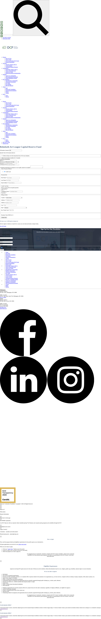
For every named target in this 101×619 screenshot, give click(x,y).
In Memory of (3, 164)
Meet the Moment (9, 85)
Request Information (9, 62)
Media (6, 285)
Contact (7, 258)
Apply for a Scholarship (10, 75)
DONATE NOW (6, 38)
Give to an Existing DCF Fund (12, 60)
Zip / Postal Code (5, 210)
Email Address (4, 182)
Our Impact (7, 256)
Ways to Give (8, 58)
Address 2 (3, 202)
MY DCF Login (6, 142)
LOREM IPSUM (4, 609)
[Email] (1, 30)
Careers (7, 93)
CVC (2, 190)
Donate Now (5, 143)
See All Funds (3, 226)
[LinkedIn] (1, 27)
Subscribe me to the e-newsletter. (10, 247)
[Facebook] (1, 22)
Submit (2, 249)
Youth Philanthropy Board (11, 78)
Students (4, 74)
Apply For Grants (9, 268)
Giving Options (8, 65)
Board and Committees (10, 89)
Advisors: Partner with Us (11, 64)
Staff (6, 88)
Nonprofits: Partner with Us (11, 69)
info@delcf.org (3, 308)
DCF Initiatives (6, 79)
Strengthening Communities (11, 80)
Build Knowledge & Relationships (12, 73)
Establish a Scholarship (10, 282)
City (2, 205)
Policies (7, 287)
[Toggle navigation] (0, 99)
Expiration (3, 192)
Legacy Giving (8, 277)
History (7, 91)
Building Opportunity (10, 270)
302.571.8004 (3, 297)
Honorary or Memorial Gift (6, 161)
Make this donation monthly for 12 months (11, 158)
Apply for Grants (9, 72)
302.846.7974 (3, 307)
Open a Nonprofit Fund (10, 70)
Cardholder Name (5, 191)
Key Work (7, 83)
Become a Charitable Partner (11, 279)
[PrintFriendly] (1, 36)
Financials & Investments (10, 90)
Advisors (5, 63)
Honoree (2, 163)
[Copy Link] (1, 33)
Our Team (7, 253)
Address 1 (3, 200)
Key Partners (8, 84)
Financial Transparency (10, 257)
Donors (4, 57)
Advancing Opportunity (10, 82)
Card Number (4, 188)
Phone (2, 160)
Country (3, 197)
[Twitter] (1, 25)
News (4, 94)
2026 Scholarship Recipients (11, 77)
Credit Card (8, 171)
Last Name (3, 180)
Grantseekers (5, 68)
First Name (4, 177)
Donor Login (8, 264)
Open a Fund (8, 59)
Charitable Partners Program (11, 67)
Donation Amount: (5, 150)
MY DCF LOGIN (7, 37)
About (4, 86)
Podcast (7, 96)
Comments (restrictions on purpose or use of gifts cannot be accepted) (15, 167)
